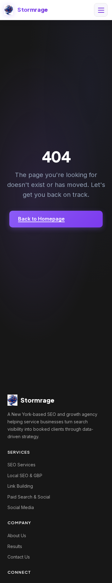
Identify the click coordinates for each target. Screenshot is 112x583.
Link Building (20, 486)
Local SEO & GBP (24, 475)
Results (14, 546)
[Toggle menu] (101, 10)
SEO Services (21, 464)
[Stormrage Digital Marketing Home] (8, 10)
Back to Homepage (41, 219)
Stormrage (32, 9)
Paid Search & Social (28, 496)
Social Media (20, 507)
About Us (16, 535)
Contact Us (18, 556)
